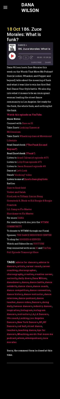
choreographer (27, 270)
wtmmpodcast (33, 338)
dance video (24, 302)
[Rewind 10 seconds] (20, 57)
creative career (43, 274)
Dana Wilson (39, 278)
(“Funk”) (30, 153)
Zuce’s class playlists (35, 179)
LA (33, 314)
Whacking (23, 334)
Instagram (27, 310)
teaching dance (27, 330)
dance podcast (27, 298)
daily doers (25, 278)
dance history (15, 294)
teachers (12, 330)
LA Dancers (41, 314)
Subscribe (36, 62)
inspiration (13, 310)
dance (25, 282)
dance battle (37, 282)
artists (21, 266)
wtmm (20, 338)
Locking (24, 318)
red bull (21, 326)
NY (40, 322)
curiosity (12, 278)
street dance (34, 326)
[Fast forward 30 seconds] (31, 57)
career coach (34, 266)
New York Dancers (27, 322)
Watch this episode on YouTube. (24, 114)
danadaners (14, 282)
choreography (15, 274)
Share (48, 62)
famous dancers (23, 306)
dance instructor (33, 294)
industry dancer (42, 306)
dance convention (40, 290)
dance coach (40, 286)
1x (26, 57)
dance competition (18, 290)
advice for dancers (27, 262)
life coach (12, 318)
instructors (24, 314)
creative (29, 274)
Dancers (36, 302)
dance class (25, 286)
